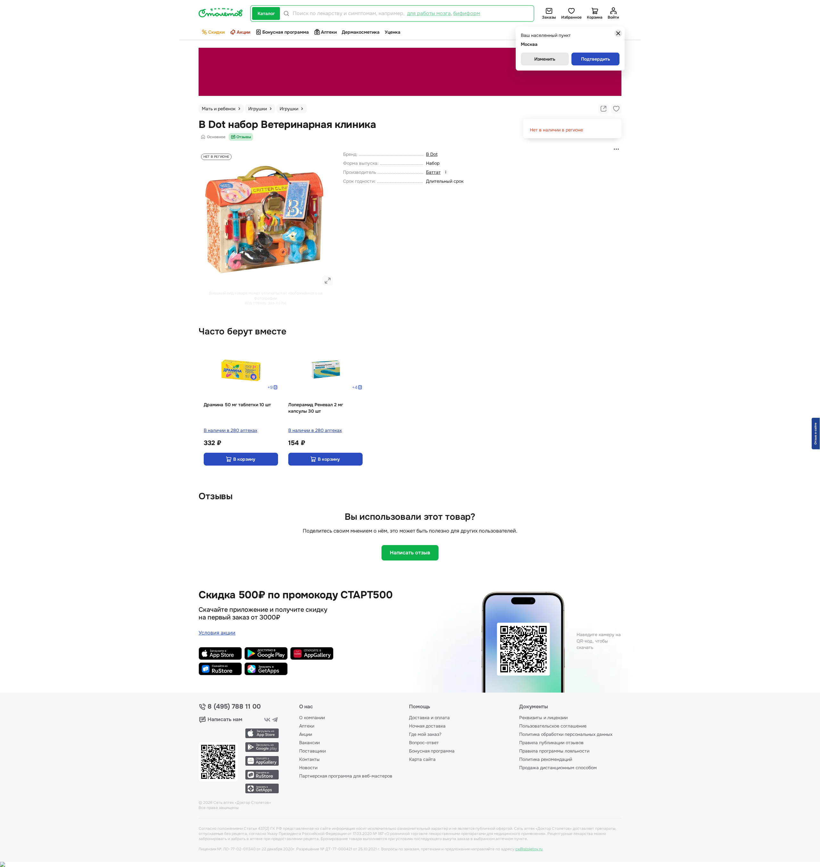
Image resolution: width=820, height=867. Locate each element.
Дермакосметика (361, 32)
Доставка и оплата (429, 717)
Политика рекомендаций (545, 759)
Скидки (216, 32)
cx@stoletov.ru (529, 849)
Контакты (309, 759)
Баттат (433, 172)
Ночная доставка (427, 726)
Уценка (392, 32)
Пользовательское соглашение (552, 726)
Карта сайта (422, 759)
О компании (312, 717)
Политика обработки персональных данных (565, 734)
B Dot (432, 154)
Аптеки (329, 32)
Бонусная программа (285, 32)
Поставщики (312, 751)
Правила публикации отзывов (551, 742)
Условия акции (217, 632)
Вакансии (309, 742)
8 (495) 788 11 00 (234, 707)
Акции (243, 32)
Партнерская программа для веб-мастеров (345, 776)
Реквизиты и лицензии (543, 717)
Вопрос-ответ (424, 742)
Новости (308, 767)
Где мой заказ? (425, 734)
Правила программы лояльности (554, 751)
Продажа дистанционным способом (558, 767)
